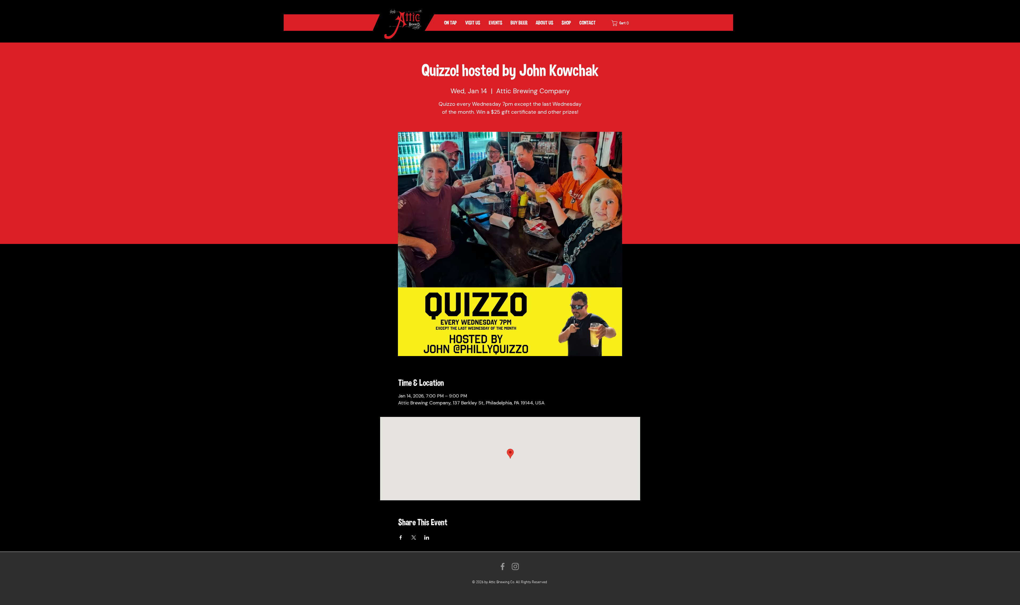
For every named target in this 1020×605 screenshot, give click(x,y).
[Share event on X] (413, 537)
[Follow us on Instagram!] (515, 566)
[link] (623, 23)
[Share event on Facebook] (400, 537)
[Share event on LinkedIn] (426, 537)
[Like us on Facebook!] (502, 566)
